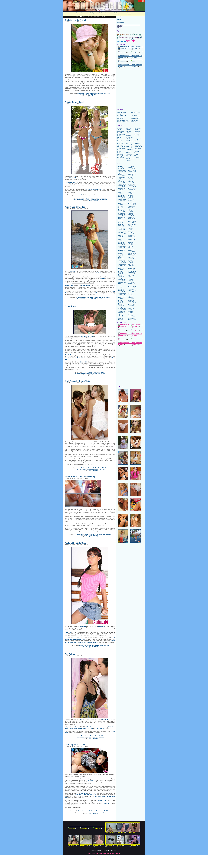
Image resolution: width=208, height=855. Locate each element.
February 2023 (121, 196)
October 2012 (131, 206)
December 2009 (132, 253)
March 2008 (131, 282)
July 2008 (130, 276)
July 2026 (120, 166)
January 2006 (131, 318)
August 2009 (131, 258)
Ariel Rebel (96, 16)
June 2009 (130, 261)
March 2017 (121, 289)
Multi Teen (89, 373)
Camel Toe (120, 143)
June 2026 (120, 167)
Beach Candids (121, 134)
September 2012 (132, 207)
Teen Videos (94, 646)
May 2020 (120, 239)
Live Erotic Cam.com (122, 120)
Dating (119, 149)
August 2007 (131, 292)
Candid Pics (87, 534)
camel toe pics (85, 285)
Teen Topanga (87, 642)
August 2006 (131, 308)
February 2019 (121, 260)
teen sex (137, 32)
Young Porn (70, 306)
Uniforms (136, 149)
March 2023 (121, 195)
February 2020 (121, 243)
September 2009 (132, 257)
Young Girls (97, 94)
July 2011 (130, 227)
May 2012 (130, 213)
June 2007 (130, 294)
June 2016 (120, 300)
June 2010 (130, 245)
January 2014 (131, 185)
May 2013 (130, 196)
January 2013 (131, 202)
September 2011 (132, 224)
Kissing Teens (80, 199)
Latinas (102, 810)
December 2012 (132, 203)
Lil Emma (90, 728)
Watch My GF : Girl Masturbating (80, 477)
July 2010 (130, 243)
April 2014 (130, 181)
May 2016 (120, 301)
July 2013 (130, 193)
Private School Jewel (74, 102)
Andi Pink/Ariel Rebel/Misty (77, 381)
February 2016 (121, 305)
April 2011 (130, 231)
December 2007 (132, 286)
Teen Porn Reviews (135, 117)
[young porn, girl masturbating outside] (90, 322)
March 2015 (131, 166)
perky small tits (125, 35)
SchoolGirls (137, 132)
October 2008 (131, 272)
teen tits (103, 178)
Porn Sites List (79, 12)
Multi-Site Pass (96, 373)
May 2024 (120, 180)
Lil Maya (83, 728)
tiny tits (119, 38)
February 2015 (131, 167)
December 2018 (122, 262)
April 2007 (130, 297)
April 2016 (120, 303)
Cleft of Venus (132, 34)
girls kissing (126, 34)
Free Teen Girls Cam (122, 117)
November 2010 (132, 238)
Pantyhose (128, 155)
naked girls (131, 35)
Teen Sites (90, 94)
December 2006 (132, 303)
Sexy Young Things (135, 112)
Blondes (94, 198)
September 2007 (132, 290)
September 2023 (122, 188)
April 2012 (130, 214)
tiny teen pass (125, 38)
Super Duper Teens (135, 115)
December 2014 (132, 170)
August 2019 (121, 251)
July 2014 (130, 177)
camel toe (98, 272)
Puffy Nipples (132, 38)
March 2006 (131, 315)
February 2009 (131, 267)
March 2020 (121, 242)
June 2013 (130, 195)
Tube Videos (82, 16)
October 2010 (131, 239)
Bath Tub (119, 132)
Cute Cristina (100, 728)
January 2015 (131, 169)
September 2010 (132, 240)
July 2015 (120, 315)
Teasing (98, 199)
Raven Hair (137, 129)
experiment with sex (87, 336)
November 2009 (132, 254)
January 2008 (131, 285)
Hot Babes (120, 118)
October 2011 (131, 222)
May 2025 (120, 173)
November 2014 (132, 171)
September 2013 (132, 191)
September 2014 (132, 174)
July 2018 (120, 269)
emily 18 (139, 38)
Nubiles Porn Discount (104, 12)
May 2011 (130, 229)
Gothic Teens (120, 159)
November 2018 (122, 264)
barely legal (121, 41)
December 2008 (132, 269)
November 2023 (122, 185)
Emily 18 (103, 16)
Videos (136, 152)
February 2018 (121, 276)
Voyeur (136, 154)
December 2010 (132, 236)
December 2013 (132, 186)
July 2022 (120, 204)
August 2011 (131, 225)
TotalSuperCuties (134, 120)
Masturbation (82, 373)
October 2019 (121, 249)
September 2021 (122, 217)
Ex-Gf (118, 152)
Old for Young (129, 149)
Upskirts (136, 151)
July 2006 (130, 309)
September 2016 (122, 296)
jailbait (140, 37)
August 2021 (121, 218)
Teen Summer (134, 118)
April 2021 (120, 224)
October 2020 (121, 232)
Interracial (128, 135)
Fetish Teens (120, 154)
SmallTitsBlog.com (92, 12)
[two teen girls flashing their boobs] (90, 140)
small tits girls (102, 800)
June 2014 (130, 178)
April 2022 (120, 209)
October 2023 (121, 186)
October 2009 (131, 256)
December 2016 (122, 293)
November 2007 (132, 287)
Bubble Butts (93, 93)
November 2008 (132, 271)
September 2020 (122, 233)
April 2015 (120, 319)
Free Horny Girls (121, 115)
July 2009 (130, 260)
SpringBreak (137, 139)
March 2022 (121, 210)
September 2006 (132, 307)
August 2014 (131, 175)
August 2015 (121, 314)
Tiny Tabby (70, 642)
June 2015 (120, 316)
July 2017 (120, 285)
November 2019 (122, 247)
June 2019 (120, 254)
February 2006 (131, 316)
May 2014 (130, 180)
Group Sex (128, 128)
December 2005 (132, 319)
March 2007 (131, 298)
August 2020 (121, 235)
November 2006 (132, 304)
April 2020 (120, 240)
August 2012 (131, 209)
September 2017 (122, 282)
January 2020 (121, 245)
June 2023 (120, 191)
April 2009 (130, 264)
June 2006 (130, 311)
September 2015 (122, 312)
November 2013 (132, 188)
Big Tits (92, 372)
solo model (121, 37)
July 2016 (120, 298)
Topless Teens (138, 146)
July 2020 (120, 236)
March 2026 (121, 169)
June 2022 (120, 206)
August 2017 (121, 283)
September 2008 (132, 274)
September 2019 (122, 250)
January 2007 (131, 301)
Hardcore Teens (94, 735)
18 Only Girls (69, 355)
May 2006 (130, 312)
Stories (136, 140)
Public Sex (128, 160)
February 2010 (131, 250)
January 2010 (131, 251)
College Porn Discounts (123, 114)
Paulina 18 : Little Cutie (75, 543)
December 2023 (122, 184)
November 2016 (122, 294)
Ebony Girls (120, 151)
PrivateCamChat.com (123, 121)
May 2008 (130, 279)
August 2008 (131, 275)
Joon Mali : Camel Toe (75, 207)
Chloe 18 (95, 642)
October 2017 (121, 280)
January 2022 (121, 213)
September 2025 (122, 171)
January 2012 (131, 218)
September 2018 (122, 267)
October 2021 (121, 216)
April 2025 (120, 174)
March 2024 (121, 181)
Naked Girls (129, 146)
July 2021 (120, 220)
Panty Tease (129, 154)
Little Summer (78, 642)
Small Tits (87, 199)
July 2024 (120, 178)
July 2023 (120, 189)
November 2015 (122, 309)
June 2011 (130, 228)
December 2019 (122, 246)
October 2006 (131, 305)
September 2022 (122, 202)
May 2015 (120, 318)
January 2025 (121, 175)
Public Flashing (130, 158)
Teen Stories (89, 16)
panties (126, 37)
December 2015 (122, 308)
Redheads (137, 131)
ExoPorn (129, 12)
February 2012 (131, 217)
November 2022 (122, 199)
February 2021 (121, 227)
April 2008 (130, 280)
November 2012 (132, 204)
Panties (105, 93)
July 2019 (120, 253)
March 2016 (121, 304)
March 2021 (121, 225)
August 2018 (121, 268)
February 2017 (121, 290)
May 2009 (130, 262)
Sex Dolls (136, 134)
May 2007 (130, 296)
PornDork (116, 12)
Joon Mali (71, 271)
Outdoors (100, 93)
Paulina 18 (101, 626)
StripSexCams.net (135, 114)
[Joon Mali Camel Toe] (90, 239)
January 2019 (121, 261)
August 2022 (121, 203)
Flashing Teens (95, 534)
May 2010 (130, 246)
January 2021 (121, 228)
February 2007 (131, 300)
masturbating (120, 34)
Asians (80, 297)
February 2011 (131, 233)
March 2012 (131, 216)
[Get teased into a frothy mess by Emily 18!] (104, 11)
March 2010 (131, 249)
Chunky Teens (121, 146)
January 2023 (121, 198)
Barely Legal (80, 93)
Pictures (128, 157)
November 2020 (122, 231)
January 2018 (121, 278)
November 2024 (122, 177)
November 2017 (122, 279)
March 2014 (131, 182)
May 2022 (120, 207)
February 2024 (121, 182)
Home (77, 16)
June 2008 (130, 278)
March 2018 (121, 275)
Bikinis (90, 198)
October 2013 (131, 189)
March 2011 (131, 232)
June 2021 (120, 221)
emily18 (136, 37)
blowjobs (119, 35)
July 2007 (130, 293)
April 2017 (120, 287)
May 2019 (120, 256)
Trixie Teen (77, 728)
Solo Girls (84, 94)
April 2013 (130, 198)
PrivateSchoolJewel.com (93, 189)
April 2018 (120, 274)
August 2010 (131, 242)
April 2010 (130, 247)
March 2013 (131, 199)
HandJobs (128, 129)
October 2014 (131, 173)
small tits (83, 626)
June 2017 (120, 286)
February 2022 (121, 211)
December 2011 (132, 220)
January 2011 (131, 235)
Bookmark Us (120, 22)
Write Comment (93, 95)
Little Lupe (82, 719)
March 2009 (131, 265)
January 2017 (121, 292)
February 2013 (131, 200)
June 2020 (120, 238)
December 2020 (122, 229)
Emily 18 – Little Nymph (76, 20)
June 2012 (130, 211)
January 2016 (121, 307)
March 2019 (121, 258)
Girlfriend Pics (121, 157)
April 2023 (120, 193)
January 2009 (131, 268)
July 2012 (130, 210)
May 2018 (120, 272)
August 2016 (121, 297)
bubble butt (137, 35)
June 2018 (120, 271)
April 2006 (130, 314)
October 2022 (121, 200)
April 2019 (120, 257)
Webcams (137, 156)
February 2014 (131, 184)
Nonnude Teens (130, 148)
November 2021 (122, 214)
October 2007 (131, 289)
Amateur (119, 128)
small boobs (138, 34)
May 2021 (120, 222)
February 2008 (131, 283)
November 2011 (132, 221)
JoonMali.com (69, 285)
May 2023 (120, 192)
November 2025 (122, 170)
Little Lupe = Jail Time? (75, 744)
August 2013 (131, 192)
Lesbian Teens (97, 467)
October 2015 (121, 311)
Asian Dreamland (121, 112)
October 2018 (121, 265)
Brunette (87, 93)
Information (129, 134)
